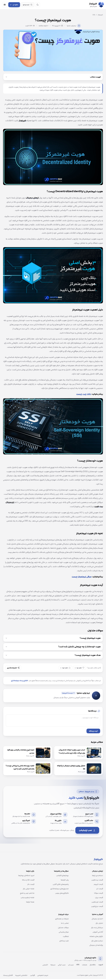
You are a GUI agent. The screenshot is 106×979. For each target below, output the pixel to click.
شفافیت (66, 936)
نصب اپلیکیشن (85, 830)
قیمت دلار (30, 884)
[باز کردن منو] (4, 4)
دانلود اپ (14, 4)
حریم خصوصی (42, 975)
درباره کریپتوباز (63, 914)
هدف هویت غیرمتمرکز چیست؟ (88, 655)
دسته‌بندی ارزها (97, 875)
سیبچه (52, 964)
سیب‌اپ (71, 964)
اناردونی (45, 964)
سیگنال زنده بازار (97, 927)
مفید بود (78, 667)
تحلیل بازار (99, 923)
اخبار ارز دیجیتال (97, 918)
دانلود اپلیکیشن (90, 957)
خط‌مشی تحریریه (21, 975)
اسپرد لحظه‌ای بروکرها (26, 875)
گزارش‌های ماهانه (96, 936)
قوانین (32, 975)
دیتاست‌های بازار (97, 940)
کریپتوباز (100, 15)
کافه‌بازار (93, 964)
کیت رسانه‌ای (64, 940)
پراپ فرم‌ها (65, 879)
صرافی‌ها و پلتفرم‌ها (61, 870)
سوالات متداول (63, 927)
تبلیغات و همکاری (62, 918)
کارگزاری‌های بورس (62, 893)
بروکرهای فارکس (62, 875)
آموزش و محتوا (97, 914)
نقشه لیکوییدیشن (27, 897)
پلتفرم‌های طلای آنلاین (61, 884)
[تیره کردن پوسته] (37, 4)
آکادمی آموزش (98, 931)
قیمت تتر (99, 888)
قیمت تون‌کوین (97, 901)
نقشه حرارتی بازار (28, 888)
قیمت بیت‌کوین (97, 879)
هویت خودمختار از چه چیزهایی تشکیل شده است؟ (79, 646)
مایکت (84, 964)
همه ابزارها (30, 901)
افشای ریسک (8, 975)
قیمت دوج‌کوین (97, 906)
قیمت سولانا (98, 893)
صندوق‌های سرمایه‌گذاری (59, 888)
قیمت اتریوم (98, 884)
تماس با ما (65, 923)
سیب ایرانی (61, 964)
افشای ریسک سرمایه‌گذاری (19, 680)
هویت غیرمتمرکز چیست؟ (90, 638)
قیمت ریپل (99, 897)
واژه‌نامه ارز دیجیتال (96, 945)
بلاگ (93, 15)
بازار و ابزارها (30, 870)
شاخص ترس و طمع (27, 893)
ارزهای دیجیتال (97, 870)
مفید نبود (64, 667)
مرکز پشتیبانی (64, 931)
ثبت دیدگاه (93, 731)
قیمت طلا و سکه (28, 879)
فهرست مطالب (95, 77)
